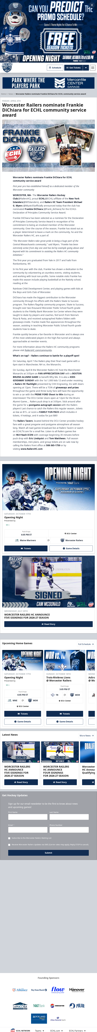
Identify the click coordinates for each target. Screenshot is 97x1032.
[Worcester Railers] (7, 67)
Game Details (72, 548)
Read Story (49, 624)
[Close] (92, 5)
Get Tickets (75, 67)
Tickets (27, 548)
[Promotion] (48, 59)
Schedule (56, 67)
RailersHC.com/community (38, 350)
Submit (48, 852)
